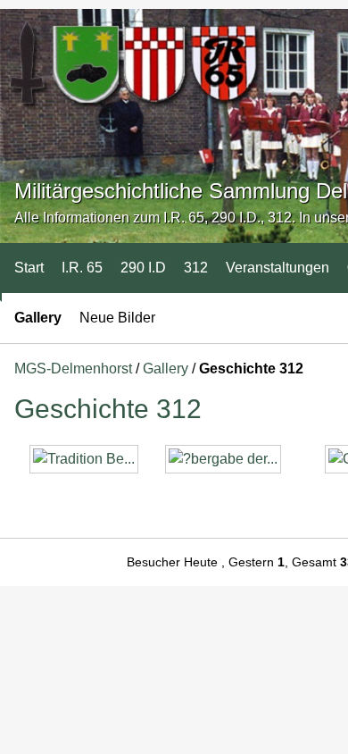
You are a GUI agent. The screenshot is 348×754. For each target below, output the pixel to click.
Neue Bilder (117, 317)
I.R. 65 (82, 267)
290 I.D (143, 267)
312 (196, 267)
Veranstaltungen (277, 267)
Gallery (38, 317)
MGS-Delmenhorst (73, 368)
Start (29, 267)
